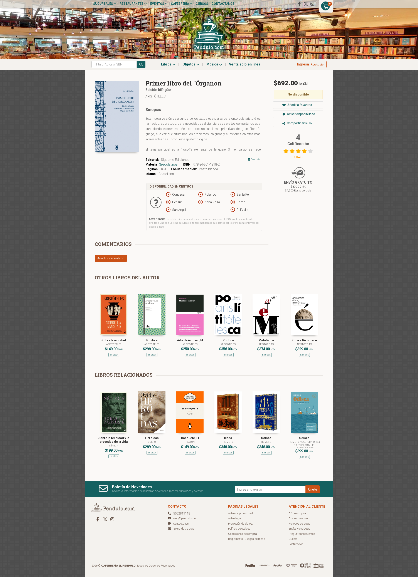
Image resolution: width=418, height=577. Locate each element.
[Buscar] (141, 64)
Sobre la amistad (113, 340)
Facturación (296, 544)
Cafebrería (180, 3)
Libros (166, 64)
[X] (306, 4)
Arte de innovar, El (190, 340)
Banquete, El (190, 438)
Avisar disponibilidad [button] (300, 114)
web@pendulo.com (185, 518)
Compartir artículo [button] (299, 123)
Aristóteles (155, 96)
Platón (190, 442)
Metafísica (266, 340)
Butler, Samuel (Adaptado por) (304, 447)
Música (212, 64)
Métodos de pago (299, 523)
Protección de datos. (240, 523)
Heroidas (152, 438)
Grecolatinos (168, 164)
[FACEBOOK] (299, 4)
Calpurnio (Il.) (310, 442)
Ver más (256, 159)
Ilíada (228, 438)
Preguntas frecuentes (302, 533)
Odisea (266, 438)
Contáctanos (223, 3)
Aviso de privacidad (240, 513)
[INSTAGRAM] (312, 4)
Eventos (157, 3)
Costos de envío (298, 518)
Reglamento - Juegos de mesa (246, 538)
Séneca (113, 445)
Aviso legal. (235, 518)
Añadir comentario (110, 258)
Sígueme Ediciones (175, 160)
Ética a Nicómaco (304, 340)
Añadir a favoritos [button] (299, 105)
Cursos (202, 3)
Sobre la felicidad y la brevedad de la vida (113, 439)
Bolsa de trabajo (184, 528)
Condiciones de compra (242, 533)
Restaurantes (132, 3)
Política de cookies (239, 528)
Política (152, 340)
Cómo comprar (298, 513)
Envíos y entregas (299, 528)
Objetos (189, 64)
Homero (228, 442)
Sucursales (103, 3)
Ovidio (152, 442)
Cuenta (293, 538)
